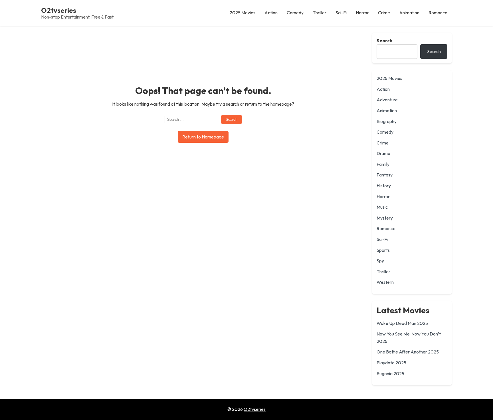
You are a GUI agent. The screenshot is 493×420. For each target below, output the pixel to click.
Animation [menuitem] (409, 12)
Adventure (387, 100)
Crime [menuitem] (384, 12)
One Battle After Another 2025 (408, 352)
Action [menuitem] (271, 12)
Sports (383, 250)
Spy (380, 261)
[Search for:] (193, 119)
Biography (387, 121)
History (384, 185)
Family (383, 164)
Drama (383, 153)
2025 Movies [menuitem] (242, 12)
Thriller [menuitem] (319, 12)
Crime (383, 143)
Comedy (385, 132)
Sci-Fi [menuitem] (341, 12)
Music (382, 207)
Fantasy (385, 175)
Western (385, 282)
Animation (387, 110)
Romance (386, 228)
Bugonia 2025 (390, 373)
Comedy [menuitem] (295, 12)
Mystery (385, 218)
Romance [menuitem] (438, 12)
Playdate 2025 (391, 362)
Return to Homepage (203, 137)
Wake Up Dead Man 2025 (402, 323)
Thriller (383, 271)
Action (383, 89)
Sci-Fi (382, 239)
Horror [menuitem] (362, 12)
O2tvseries (58, 10)
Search (384, 40)
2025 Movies (389, 78)
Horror (383, 196)
